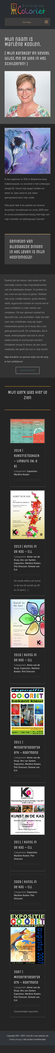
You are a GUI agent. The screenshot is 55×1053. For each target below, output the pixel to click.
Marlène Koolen (21, 474)
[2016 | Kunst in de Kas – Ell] (27, 623)
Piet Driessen (20, 566)
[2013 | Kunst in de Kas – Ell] (27, 515)
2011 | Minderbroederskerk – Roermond (27, 747)
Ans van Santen (28, 560)
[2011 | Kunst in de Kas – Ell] (27, 811)
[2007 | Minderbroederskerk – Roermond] (27, 939)
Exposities (32, 471)
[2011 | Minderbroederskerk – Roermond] (27, 711)
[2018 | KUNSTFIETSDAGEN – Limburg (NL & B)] (27, 431)
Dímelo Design (15, 1039)
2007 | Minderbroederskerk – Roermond (27, 977)
